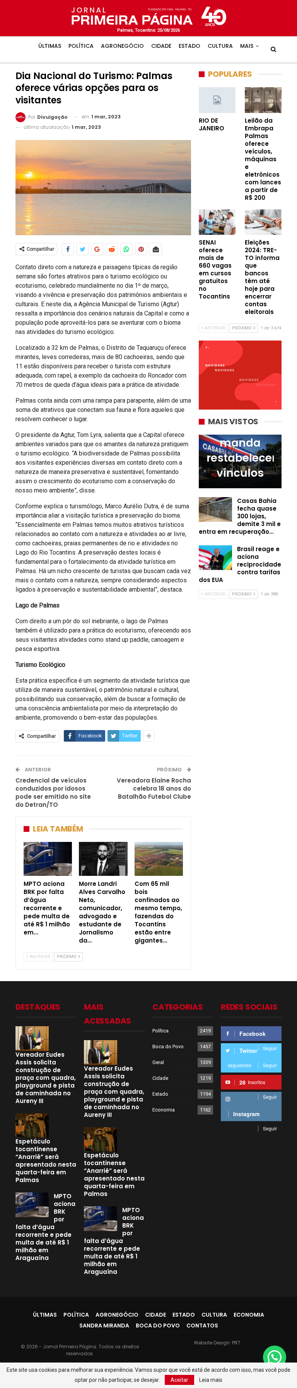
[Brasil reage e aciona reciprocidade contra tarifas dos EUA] (215, 557)
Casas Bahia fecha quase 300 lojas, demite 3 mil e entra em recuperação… (240, 516)
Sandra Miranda (104, 1325)
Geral (158, 1062)
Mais (246, 46)
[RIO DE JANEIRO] (217, 100)
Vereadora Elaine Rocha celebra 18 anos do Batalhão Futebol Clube (154, 788)
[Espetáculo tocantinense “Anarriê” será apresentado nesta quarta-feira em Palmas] (32, 1125)
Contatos (202, 1325)
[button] (274, 1357)
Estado (189, 46)
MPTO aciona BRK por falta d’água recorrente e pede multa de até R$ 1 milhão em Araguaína (45, 1227)
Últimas (49, 46)
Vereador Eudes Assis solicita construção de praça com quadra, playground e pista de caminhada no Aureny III (45, 1078)
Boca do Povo (168, 1046)
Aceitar (179, 1380)
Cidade (161, 46)
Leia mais (210, 1380)
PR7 (236, 1342)
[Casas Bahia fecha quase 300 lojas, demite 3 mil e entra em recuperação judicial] (215, 509)
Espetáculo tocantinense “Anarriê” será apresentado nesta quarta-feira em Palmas (45, 1160)
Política (81, 46)
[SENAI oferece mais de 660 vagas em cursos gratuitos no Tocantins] (217, 222)
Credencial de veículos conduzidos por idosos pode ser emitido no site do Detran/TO (53, 792)
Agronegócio (122, 46)
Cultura (220, 46)
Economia (163, 1110)
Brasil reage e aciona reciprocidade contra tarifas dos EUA (240, 564)
